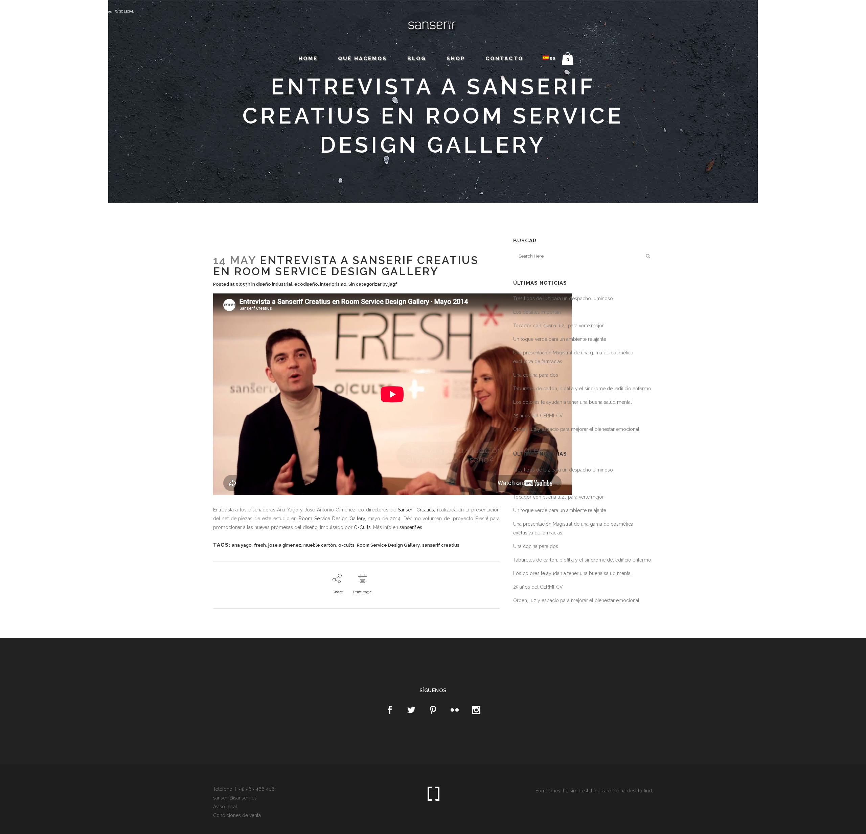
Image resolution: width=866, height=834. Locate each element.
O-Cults (362, 527)
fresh (260, 545)
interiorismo (333, 284)
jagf (393, 284)
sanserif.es (411, 527)
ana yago (242, 545)
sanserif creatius (440, 545)
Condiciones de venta (237, 815)
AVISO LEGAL (124, 11)
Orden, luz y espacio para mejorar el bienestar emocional (576, 429)
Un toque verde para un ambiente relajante (559, 339)
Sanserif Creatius (416, 509)
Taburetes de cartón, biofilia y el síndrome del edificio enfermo (582, 388)
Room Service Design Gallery (332, 518)
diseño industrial (274, 284)
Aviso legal (225, 806)
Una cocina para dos (535, 375)
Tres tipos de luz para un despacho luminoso (563, 298)
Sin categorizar (365, 284)
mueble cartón (319, 545)
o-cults (346, 545)
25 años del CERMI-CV (538, 415)
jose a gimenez (284, 545)
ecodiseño (306, 284)
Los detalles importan (537, 312)
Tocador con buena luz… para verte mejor (558, 325)
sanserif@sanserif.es (93, 11)
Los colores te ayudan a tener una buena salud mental (572, 402)
